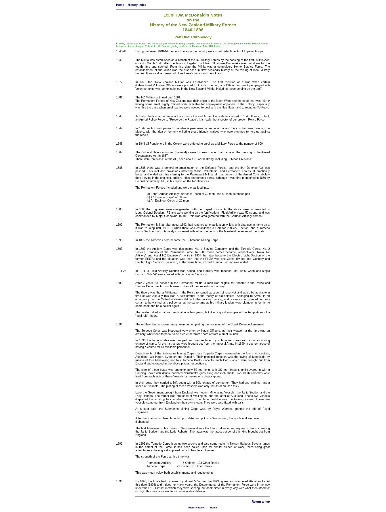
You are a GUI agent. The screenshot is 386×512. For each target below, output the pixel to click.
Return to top (261, 501)
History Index (196, 507)
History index (137, 4)
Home (120, 4)
